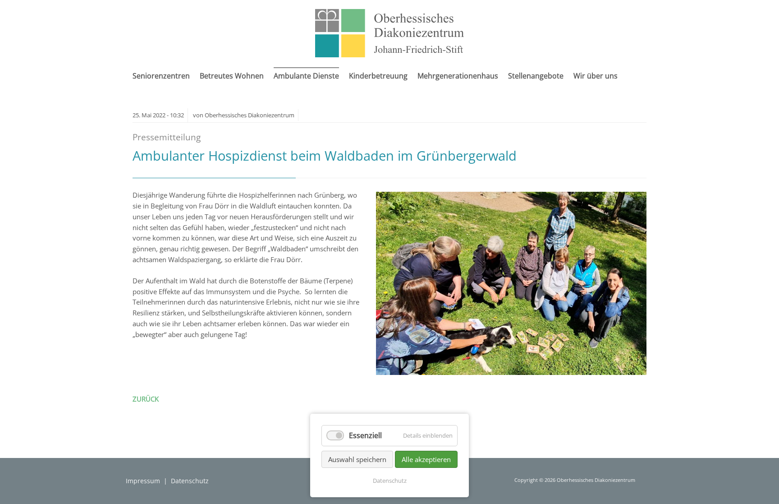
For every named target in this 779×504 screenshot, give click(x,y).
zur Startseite (389, 33)
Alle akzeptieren (426, 459)
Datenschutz (190, 480)
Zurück (146, 398)
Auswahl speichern (357, 459)
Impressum (143, 480)
